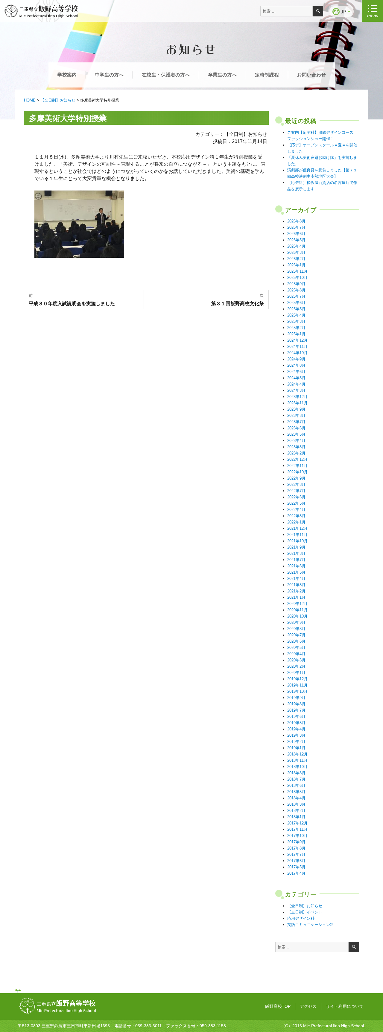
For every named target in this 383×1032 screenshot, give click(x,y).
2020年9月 (296, 622)
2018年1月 (296, 817)
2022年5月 (296, 503)
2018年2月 (296, 810)
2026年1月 (296, 265)
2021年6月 (296, 566)
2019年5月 (296, 723)
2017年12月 (297, 823)
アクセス (308, 1006)
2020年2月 (296, 666)
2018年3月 (296, 804)
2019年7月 (296, 710)
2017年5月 (296, 867)
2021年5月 (296, 572)
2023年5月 (296, 434)
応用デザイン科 (300, 918)
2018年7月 (296, 779)
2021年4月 (296, 578)
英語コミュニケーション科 (310, 924)
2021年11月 (297, 534)
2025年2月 (296, 327)
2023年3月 (296, 447)
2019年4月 (296, 729)
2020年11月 (297, 610)
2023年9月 (296, 409)
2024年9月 (296, 359)
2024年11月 (297, 346)
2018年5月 (296, 792)
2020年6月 (296, 641)
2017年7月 (296, 854)
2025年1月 (296, 334)
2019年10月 (297, 691)
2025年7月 (296, 296)
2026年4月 (296, 246)
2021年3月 (296, 585)
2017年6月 (296, 861)
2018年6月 (296, 785)
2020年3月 (296, 660)
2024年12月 (297, 340)
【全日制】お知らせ (304, 906)
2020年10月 (297, 616)
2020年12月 (297, 603)
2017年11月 (297, 829)
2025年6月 (296, 302)
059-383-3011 (148, 1025)
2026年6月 (296, 233)
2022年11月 (297, 465)
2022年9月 (296, 478)
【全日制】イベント (304, 912)
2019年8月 (296, 704)
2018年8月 (296, 773)
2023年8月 (296, 415)
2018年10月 (297, 766)
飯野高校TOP (278, 1006)
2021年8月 (296, 553)
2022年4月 (296, 509)
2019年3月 (296, 735)
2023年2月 (296, 453)
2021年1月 (296, 597)
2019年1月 (296, 748)
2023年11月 (297, 403)
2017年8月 (296, 848)
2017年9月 (296, 842)
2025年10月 (297, 277)
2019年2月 (296, 741)
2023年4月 (296, 440)
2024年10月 (297, 353)
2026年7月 (296, 227)
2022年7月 (296, 491)
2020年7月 (296, 635)
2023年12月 (297, 396)
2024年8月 (296, 365)
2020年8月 (296, 628)
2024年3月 (296, 390)
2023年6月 (296, 428)
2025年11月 (297, 271)
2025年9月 (296, 284)
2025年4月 (296, 315)
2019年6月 (296, 716)
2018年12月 (297, 754)
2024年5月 (296, 378)
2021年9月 (296, 547)
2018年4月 (296, 798)
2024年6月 (296, 371)
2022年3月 (296, 516)
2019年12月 (297, 679)
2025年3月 (296, 321)
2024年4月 (296, 384)
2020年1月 (296, 672)
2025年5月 (296, 309)
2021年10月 (297, 541)
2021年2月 (296, 591)
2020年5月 (296, 647)
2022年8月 (296, 484)
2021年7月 (296, 560)
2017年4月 (296, 873)
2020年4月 (296, 654)
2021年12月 (297, 528)
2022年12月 (297, 459)
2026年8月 (296, 221)
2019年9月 (296, 697)
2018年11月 (297, 760)
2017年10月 (297, 835)
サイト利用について (345, 1006)
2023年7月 (296, 422)
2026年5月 (296, 240)
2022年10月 (297, 472)
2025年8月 (296, 290)
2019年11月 (297, 685)
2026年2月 (296, 259)
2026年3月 (296, 252)
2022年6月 (296, 497)
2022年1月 (296, 522)
